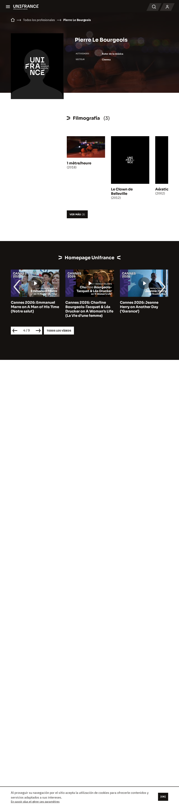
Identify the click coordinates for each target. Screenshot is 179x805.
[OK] (163, 796)
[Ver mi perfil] (167, 7)
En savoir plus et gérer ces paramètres (35, 801)
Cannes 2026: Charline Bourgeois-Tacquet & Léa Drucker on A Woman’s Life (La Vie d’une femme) (89, 309)
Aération (163, 189)
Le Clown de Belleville (122, 191)
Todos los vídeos (59, 330)
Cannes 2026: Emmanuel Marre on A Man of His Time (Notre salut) (35, 306)
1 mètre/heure (79, 163)
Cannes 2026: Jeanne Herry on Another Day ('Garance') (139, 306)
